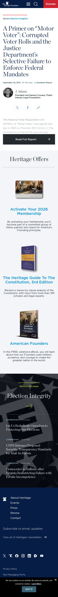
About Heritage (20, 497)
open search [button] (35, 4)
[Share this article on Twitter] (17, 108)
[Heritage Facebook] (16, 556)
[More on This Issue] (29, 406)
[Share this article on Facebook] (28, 108)
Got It (29, 589)
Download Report (44, 82)
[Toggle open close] (48, 127)
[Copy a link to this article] (38, 108)
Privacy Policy (10, 569)
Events (14, 502)
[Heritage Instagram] (23, 556)
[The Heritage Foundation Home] (10, 4)
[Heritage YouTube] (41, 556)
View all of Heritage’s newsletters (22, 537)
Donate (51, 4)
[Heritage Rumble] (35, 556)
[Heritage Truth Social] (10, 556)
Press (14, 507)
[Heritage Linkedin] (29, 556)
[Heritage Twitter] (4, 556)
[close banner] (55, 580)
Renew (15, 512)
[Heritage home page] (5, 499)
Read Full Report (25, 139)
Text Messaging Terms (14, 575)
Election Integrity (19, 18)
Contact (15, 518)
